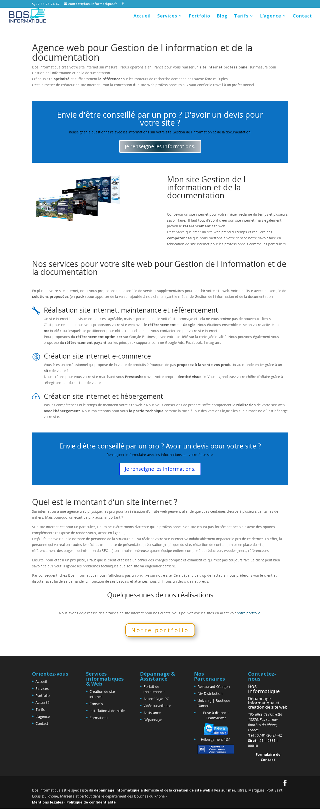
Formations (99, 717)
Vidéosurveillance (157, 705)
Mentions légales (47, 802)
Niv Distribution (210, 693)
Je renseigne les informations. (160, 146)
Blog (222, 16)
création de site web (191, 790)
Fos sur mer (224, 790)
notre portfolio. (249, 613)
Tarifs (241, 16)
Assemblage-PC (156, 698)
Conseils (96, 703)
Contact (302, 16)
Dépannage (153, 719)
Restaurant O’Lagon (214, 686)
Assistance (152, 712)
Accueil (142, 16)
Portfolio (199, 16)
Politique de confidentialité (91, 802)
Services (167, 16)
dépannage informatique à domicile (126, 790)
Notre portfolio (160, 630)
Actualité (43, 702)
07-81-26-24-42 (265, 735)
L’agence (270, 16)
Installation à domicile (107, 710)
